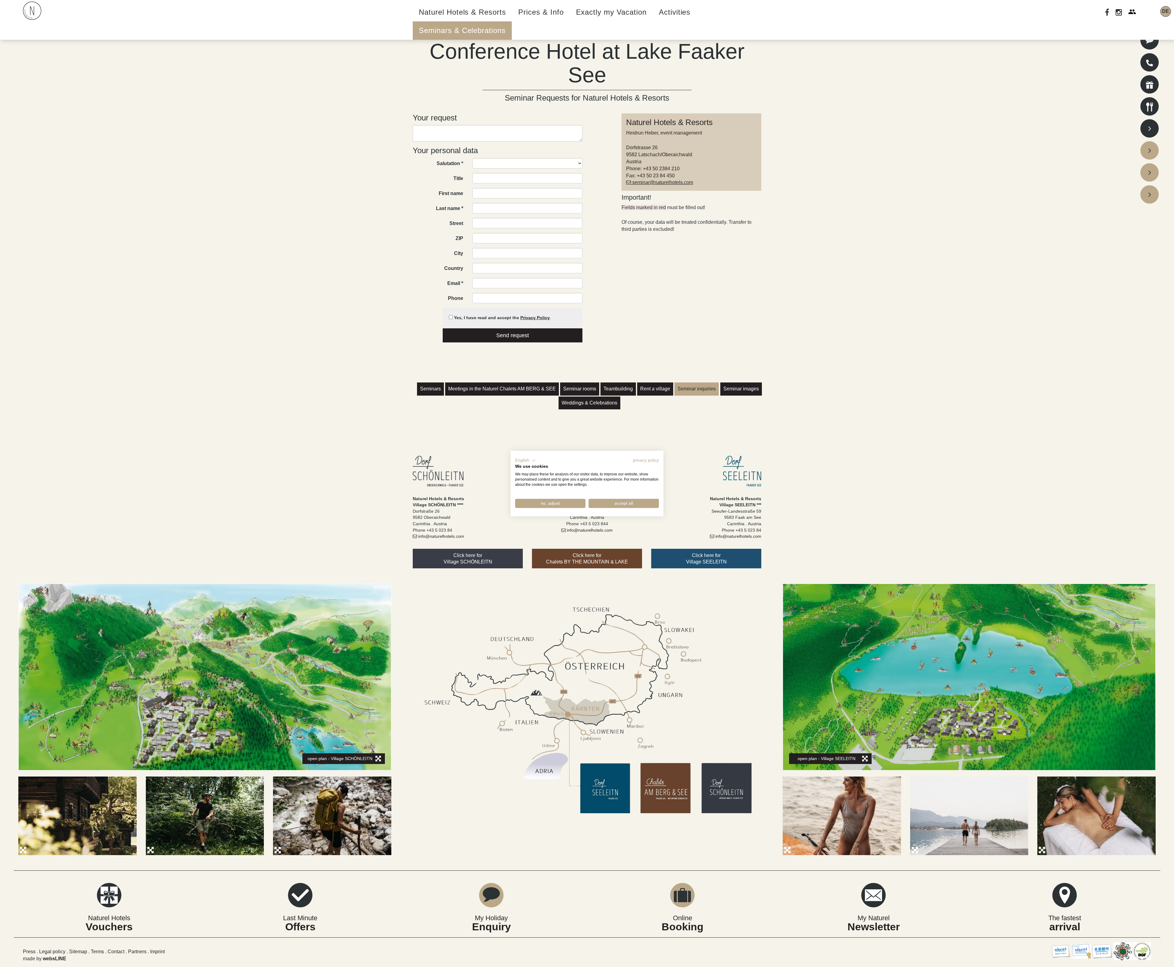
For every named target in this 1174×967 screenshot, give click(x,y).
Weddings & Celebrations (589, 402)
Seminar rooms (579, 388)
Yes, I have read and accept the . (502, 317)
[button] (525, 460)
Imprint (157, 951)
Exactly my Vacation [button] (611, 12)
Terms (98, 951)
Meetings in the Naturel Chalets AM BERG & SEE (502, 388)
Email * (455, 283)
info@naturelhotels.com (441, 536)
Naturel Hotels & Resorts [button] (462, 12)
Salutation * (450, 163)
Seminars (430, 388)
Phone (455, 298)
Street (456, 223)
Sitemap (78, 951)
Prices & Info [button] (540, 12)
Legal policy (53, 951)
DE (1165, 11)
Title (458, 178)
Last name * (449, 208)
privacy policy (646, 460)
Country (453, 268)
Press (29, 951)
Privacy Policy (534, 317)
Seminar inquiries (696, 388)
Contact (116, 951)
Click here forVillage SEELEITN (706, 558)
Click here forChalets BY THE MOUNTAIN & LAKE (587, 558)
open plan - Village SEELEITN (826, 758)
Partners (137, 951)
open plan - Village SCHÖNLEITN (340, 758)
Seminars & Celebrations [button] (462, 30)
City (458, 253)
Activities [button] (675, 12)
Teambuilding (618, 388)
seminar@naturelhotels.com (662, 182)
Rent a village (655, 388)
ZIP (459, 238)
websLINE (54, 958)
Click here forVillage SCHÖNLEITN (468, 558)
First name (451, 193)
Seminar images (741, 388)
